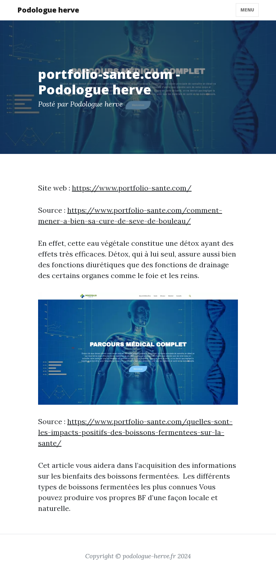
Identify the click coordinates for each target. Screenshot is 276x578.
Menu (247, 10)
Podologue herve (48, 10)
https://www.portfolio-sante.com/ (132, 187)
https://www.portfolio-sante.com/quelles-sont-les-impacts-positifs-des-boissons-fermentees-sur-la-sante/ (135, 432)
